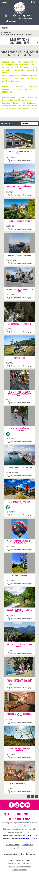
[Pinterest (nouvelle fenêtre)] (28, 805)
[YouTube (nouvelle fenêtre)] (17, 805)
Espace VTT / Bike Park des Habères (19, 749)
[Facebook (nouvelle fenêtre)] (12, 805)
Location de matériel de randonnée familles (19, 429)
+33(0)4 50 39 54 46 (30, 838)
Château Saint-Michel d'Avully (19, 221)
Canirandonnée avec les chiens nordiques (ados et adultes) (19, 680)
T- (32, 796)
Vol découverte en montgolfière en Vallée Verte (19, 542)
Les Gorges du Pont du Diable (19, 324)
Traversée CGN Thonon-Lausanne (19, 468)
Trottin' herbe (19, 358)
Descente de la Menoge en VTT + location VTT (19, 611)
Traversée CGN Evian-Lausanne (19, 255)
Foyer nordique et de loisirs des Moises (19, 153)
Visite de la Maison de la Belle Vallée (19, 715)
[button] (27, 15)
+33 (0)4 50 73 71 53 (30, 835)
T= (28, 796)
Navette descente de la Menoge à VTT (19, 290)
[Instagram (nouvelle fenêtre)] (23, 805)
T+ (36, 796)
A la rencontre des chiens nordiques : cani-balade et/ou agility (19, 394)
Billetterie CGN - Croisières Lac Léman (19, 187)
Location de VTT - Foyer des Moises (19, 503)
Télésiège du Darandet (19, 576)
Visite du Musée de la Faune (19, 783)
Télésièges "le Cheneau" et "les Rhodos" (19, 645)
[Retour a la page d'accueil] (19, 8)
